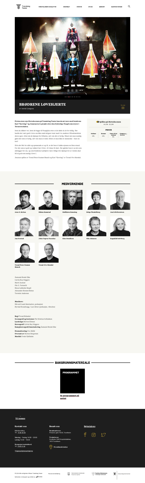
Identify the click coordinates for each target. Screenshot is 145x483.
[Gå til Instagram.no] (93, 436)
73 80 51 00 (21, 446)
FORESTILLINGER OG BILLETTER (47, 6)
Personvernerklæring (54, 473)
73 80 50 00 (22, 433)
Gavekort (102, 6)
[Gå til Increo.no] (39, 477)
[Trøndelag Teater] (23, 4)
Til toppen (20, 418)
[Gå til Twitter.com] (103, 436)
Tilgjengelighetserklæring (24, 451)
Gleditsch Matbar (116, 6)
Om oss (90, 6)
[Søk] (129, 6)
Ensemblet (66, 6)
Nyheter (79, 6)
